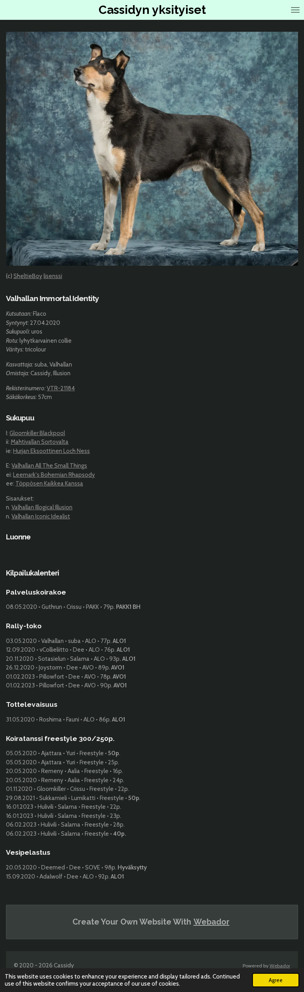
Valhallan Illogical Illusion (41, 507)
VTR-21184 (61, 388)
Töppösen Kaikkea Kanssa (49, 483)
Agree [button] (276, 980)
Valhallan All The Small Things (49, 465)
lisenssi (53, 276)
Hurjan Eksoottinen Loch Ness (51, 451)
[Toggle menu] (295, 10)
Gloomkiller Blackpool (37, 433)
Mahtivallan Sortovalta (39, 441)
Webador (212, 922)
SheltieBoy (27, 276)
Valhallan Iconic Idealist (40, 516)
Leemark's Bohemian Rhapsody (54, 474)
